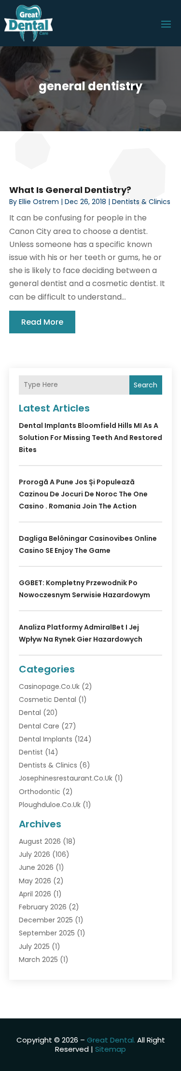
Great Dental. (111, 1040)
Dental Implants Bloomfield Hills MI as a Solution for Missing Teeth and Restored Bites (90, 437)
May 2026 (35, 881)
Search (145, 385)
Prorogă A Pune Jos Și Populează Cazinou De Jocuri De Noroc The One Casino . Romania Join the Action (83, 494)
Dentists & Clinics (141, 201)
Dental (30, 712)
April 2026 (35, 894)
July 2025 (34, 946)
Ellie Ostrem (39, 201)
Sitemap (110, 1049)
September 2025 (47, 933)
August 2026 (40, 841)
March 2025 (38, 959)
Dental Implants (45, 739)
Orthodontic (39, 791)
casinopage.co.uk (49, 686)
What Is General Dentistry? (70, 190)
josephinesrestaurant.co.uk (65, 778)
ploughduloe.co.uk (50, 805)
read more (42, 322)
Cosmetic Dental (47, 699)
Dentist (31, 752)
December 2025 (46, 920)
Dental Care (39, 726)
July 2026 (34, 854)
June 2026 (36, 867)
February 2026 (43, 907)
